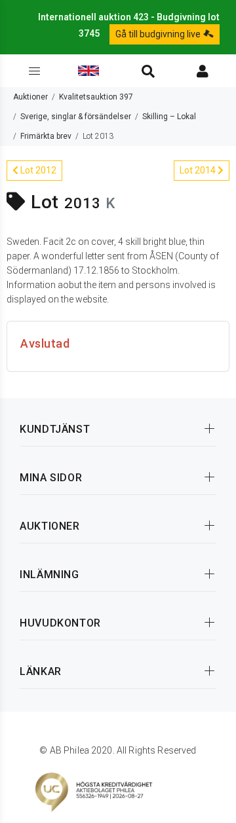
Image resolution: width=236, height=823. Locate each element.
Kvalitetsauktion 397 (96, 96)
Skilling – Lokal (169, 116)
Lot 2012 (37, 170)
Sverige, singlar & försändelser (75, 116)
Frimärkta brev (45, 136)
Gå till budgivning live (159, 34)
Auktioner (30, 96)
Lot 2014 (199, 170)
